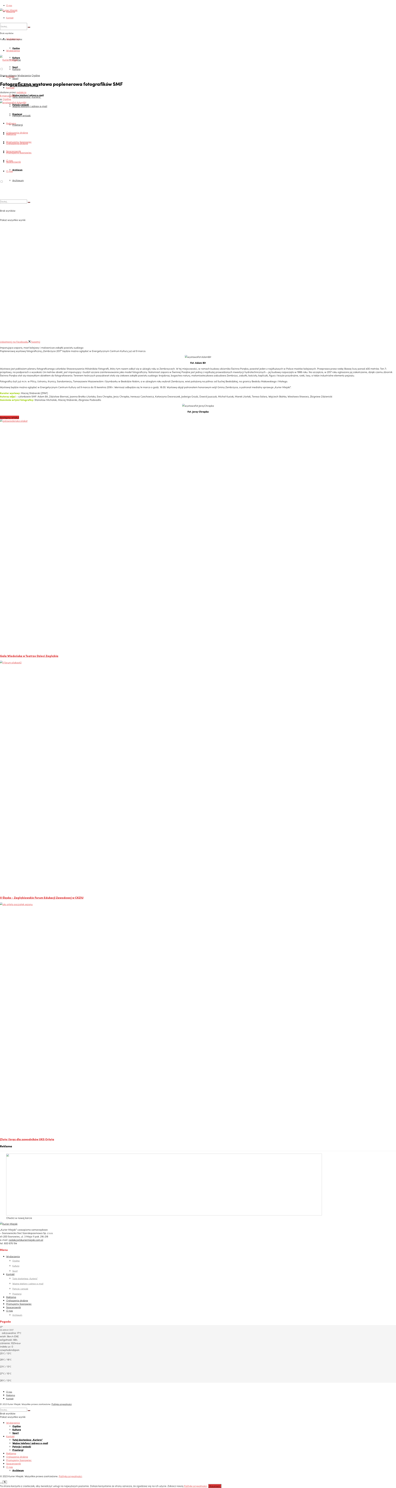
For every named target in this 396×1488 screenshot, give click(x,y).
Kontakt (9, 17)
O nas (9, 5)
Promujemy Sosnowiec (19, 152)
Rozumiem (214, 1486)
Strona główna (8, 75)
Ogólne (16, 48)
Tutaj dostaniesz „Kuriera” (26, 96)
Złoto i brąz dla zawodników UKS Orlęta (27, 1139)
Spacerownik (13, 161)
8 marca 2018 (7, 95)
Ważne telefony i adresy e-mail (29, 106)
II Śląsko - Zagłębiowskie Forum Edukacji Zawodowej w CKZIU (42, 897)
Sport (15, 78)
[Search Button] (29, 27)
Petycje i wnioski (21, 115)
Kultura (16, 69)
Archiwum (17, 169)
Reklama (10, 11)
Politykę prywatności (195, 1486)
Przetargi (17, 124)
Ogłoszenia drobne (17, 132)
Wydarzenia (13, 50)
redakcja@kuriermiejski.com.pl (26, 1239)
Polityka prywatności (62, 1404)
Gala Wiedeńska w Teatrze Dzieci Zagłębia (29, 656)
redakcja (21, 92)
